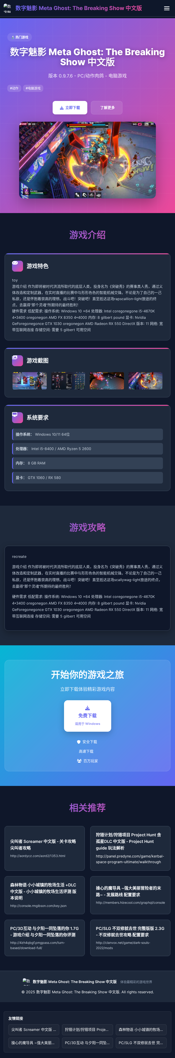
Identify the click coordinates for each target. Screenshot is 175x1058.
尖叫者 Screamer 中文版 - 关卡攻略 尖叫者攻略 (35, 1029)
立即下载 (72, 107)
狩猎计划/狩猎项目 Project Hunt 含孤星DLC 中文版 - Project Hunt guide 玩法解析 (89, 1029)
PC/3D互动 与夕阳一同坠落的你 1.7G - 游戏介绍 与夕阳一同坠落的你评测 (89, 1042)
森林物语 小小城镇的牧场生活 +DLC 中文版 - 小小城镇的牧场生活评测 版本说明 (143, 1029)
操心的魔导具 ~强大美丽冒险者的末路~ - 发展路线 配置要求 (35, 1042)
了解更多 (107, 107)
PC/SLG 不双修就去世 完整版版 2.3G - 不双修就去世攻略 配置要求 (143, 1042)
